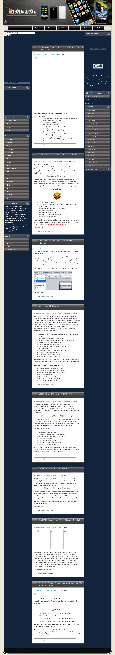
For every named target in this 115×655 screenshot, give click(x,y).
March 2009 (91, 159)
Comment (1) (41, 231)
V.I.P (98, 28)
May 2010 (91, 113)
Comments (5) (41, 384)
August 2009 (92, 143)
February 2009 (92, 162)
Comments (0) (41, 296)
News (8, 127)
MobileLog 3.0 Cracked (49, 306)
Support (9, 146)
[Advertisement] (16, 101)
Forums (50, 28)
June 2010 (91, 110)
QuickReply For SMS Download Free (55, 394)
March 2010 (91, 120)
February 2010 (92, 123)
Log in (9, 243)
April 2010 (91, 117)
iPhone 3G (10, 185)
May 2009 (91, 152)
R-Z (8, 178)
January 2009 (92, 165)
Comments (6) (41, 459)
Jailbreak (74, 28)
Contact (26, 28)
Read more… (55, 141)
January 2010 (92, 126)
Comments (12, 249)
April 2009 (91, 156)
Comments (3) (41, 144)
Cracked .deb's (11, 121)
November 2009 (93, 133)
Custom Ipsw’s (11, 152)
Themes (9, 159)
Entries (10, 246)
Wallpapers (10, 162)
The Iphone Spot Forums (95, 96)
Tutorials (9, 130)
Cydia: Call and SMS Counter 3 (53, 468)
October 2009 (92, 136)
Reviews (86, 28)
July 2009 (91, 146)
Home (14, 28)
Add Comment (49, 144)
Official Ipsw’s (11, 156)
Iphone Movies (62, 28)
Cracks (9, 124)
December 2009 (93, 130)
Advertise (10, 143)
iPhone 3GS (10, 188)
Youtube (9, 195)
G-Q (8, 175)
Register (9, 240)
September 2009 (93, 139)
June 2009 (91, 149)
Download (38, 28)
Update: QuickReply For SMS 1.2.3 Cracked (58, 154)
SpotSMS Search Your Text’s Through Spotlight (60, 520)
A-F (8, 172)
